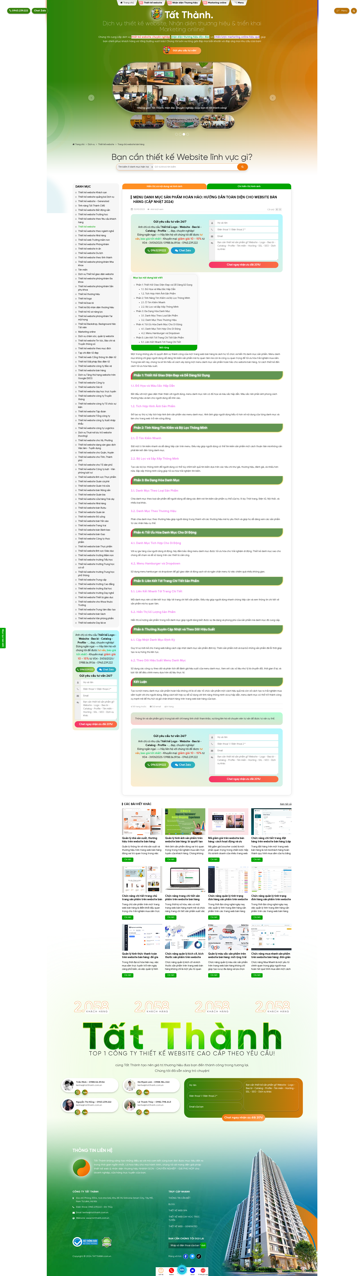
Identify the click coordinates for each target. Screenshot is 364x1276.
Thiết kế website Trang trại (92, 525)
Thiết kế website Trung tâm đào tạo (97, 609)
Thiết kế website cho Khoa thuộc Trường (95, 603)
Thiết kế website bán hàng (92, 370)
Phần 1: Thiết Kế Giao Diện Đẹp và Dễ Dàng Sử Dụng (164, 284)
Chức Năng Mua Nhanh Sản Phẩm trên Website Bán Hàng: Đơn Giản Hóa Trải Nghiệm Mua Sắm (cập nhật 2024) (270, 959)
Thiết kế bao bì (86, 303)
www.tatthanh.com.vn (97, 1218)
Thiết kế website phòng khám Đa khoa (95, 280)
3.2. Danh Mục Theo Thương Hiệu (159, 320)
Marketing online (87, 331)
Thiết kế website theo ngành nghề (96, 231)
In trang (170, 706)
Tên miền (82, 269)
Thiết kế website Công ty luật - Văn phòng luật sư (96, 471)
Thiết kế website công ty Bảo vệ (95, 366)
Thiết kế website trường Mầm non (96, 555)
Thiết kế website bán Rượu (92, 508)
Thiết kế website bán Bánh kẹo (94, 530)
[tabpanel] (182, 96)
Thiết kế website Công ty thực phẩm (94, 540)
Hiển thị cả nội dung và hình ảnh (164, 186)
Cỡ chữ (270, 209)
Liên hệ (161, 1274)
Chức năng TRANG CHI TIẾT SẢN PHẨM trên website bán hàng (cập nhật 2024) (182, 899)
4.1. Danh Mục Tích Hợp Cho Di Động (161, 328)
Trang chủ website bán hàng (131, 144)
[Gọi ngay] (77, 1092)
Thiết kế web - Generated (182, 1226)
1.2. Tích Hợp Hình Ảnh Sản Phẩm (158, 293)
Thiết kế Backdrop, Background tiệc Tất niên (97, 326)
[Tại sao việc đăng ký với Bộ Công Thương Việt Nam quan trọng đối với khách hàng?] (85, 1242)
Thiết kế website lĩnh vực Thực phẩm (97, 477)
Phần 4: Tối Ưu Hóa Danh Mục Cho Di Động (159, 324)
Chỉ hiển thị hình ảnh (249, 186)
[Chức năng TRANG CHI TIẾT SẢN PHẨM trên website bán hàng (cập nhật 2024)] (185, 879)
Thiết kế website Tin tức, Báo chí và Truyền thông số (96, 342)
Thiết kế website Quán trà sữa (94, 485)
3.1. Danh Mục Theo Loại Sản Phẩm (159, 315)
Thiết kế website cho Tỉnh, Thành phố (95, 459)
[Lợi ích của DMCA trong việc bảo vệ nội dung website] (107, 1242)
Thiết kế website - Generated (93, 201)
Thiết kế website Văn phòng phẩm (96, 618)
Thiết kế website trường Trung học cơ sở (96, 566)
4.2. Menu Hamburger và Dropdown (160, 333)
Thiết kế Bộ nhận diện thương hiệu (96, 307)
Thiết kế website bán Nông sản (94, 490)
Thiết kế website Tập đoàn (92, 411)
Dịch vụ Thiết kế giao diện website (96, 274)
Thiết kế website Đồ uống (91, 516)
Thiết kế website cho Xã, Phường (95, 440)
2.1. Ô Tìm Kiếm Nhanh (153, 302)
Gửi (203, 1245)
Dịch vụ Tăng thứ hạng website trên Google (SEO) (97, 377)
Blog (171, 1204)
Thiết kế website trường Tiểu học (95, 559)
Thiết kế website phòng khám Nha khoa (96, 264)
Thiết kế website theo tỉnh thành (95, 257)
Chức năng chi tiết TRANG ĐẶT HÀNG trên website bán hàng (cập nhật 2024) (271, 841)
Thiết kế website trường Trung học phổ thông (96, 574)
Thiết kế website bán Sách (92, 614)
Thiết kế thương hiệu (89, 294)
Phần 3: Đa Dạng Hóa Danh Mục (153, 311)
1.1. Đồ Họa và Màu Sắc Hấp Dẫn (158, 289)
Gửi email (156, 706)
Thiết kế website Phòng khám (93, 244)
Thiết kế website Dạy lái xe (92, 622)
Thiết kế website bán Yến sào (93, 521)
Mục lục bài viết (2, 638)
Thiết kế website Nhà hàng (92, 235)
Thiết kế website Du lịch (90, 253)
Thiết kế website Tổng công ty (94, 416)
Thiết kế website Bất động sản (94, 210)
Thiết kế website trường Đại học (95, 588)
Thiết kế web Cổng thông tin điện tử (97, 357)
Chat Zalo (40, 10)
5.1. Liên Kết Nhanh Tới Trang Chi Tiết (161, 342)
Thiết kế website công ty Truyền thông (95, 398)
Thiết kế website (106, 144)
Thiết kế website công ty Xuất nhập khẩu (96, 422)
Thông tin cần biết (179, 1198)
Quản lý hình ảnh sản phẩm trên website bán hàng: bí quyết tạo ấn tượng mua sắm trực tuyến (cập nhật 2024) (184, 843)
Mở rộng (164, 347)
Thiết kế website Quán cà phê (93, 481)
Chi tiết (127, 859)
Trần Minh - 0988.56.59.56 (90, 1082)
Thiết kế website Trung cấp (92, 579)
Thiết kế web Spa (177, 1210)
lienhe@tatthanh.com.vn (89, 1085)
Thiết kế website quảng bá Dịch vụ (96, 196)
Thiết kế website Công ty (91, 382)
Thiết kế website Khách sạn (92, 192)
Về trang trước (139, 706)
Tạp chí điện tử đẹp (88, 353)
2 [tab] (180, 134)
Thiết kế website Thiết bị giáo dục (95, 597)
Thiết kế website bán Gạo (91, 534)
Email (193, 1274)
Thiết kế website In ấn (89, 248)
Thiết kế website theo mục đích (94, 348)
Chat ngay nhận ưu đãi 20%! (96, 724)
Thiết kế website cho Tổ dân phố (95, 464)
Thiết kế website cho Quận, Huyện (96, 452)
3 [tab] (184, 134)
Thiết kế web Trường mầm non (94, 240)
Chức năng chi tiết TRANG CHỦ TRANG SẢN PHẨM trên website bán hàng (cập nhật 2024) (142, 899)
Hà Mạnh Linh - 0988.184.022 (153, 1082)
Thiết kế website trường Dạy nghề (96, 593)
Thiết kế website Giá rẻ (90, 387)
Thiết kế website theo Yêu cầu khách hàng (97, 221)
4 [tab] (187, 134)
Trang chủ (79, 144)
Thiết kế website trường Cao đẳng (96, 584)
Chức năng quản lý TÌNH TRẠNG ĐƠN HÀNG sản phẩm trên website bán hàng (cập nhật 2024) (228, 899)
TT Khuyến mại (203, 1274)
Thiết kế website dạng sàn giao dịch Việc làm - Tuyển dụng (97, 446)
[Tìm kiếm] (242, 167)
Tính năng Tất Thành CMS (91, 205)
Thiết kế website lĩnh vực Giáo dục (96, 551)
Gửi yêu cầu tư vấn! (184, 50)
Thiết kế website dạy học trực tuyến (97, 391)
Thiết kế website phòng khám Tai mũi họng (95, 318)
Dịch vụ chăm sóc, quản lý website (96, 336)
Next (273, 98)
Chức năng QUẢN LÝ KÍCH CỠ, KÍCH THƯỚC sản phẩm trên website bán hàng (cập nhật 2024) (184, 957)
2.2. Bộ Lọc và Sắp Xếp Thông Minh (160, 306)
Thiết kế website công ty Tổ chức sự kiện (97, 405)
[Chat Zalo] (85, 1092)
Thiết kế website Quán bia (91, 494)
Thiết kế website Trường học (93, 214)
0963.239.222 (19, 10)
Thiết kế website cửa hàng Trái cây (96, 499)
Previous (91, 98)
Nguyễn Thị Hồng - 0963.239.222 (93, 1102)
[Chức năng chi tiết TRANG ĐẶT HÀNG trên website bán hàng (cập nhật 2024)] (271, 821)
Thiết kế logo (85, 298)
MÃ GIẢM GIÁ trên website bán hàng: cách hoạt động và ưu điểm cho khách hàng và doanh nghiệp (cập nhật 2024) (227, 843)
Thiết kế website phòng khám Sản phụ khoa (95, 288)
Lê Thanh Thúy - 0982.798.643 (154, 1102)
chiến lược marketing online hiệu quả (236, 37)
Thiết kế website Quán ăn (91, 512)
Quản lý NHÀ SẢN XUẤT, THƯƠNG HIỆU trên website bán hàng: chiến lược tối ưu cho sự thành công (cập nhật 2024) (140, 843)
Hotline (171, 1274)
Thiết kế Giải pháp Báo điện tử (94, 361)
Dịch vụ (91, 144)
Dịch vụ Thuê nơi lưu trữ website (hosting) (95, 434)
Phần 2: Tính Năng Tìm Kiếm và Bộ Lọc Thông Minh (163, 298)
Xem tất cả (285, 804)
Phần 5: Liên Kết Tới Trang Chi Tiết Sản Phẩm (160, 337)
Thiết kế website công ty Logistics (96, 428)
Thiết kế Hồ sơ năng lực (90, 311)
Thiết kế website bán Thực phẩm (95, 546)
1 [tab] (176, 134)
